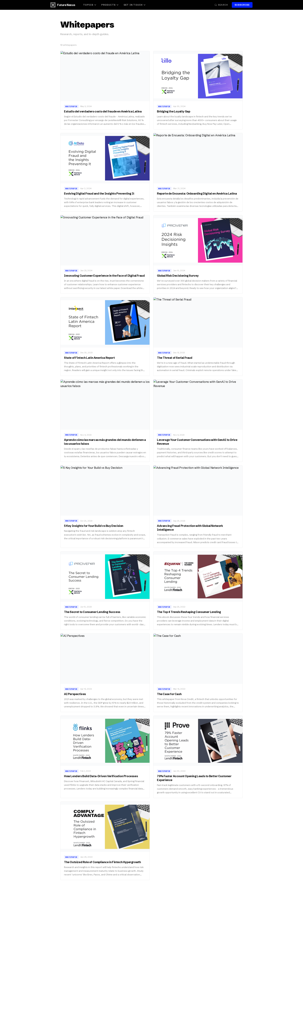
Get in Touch (133, 5)
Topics (88, 5)
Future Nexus (66, 5)
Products (108, 5)
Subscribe (242, 5)
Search (223, 5)
